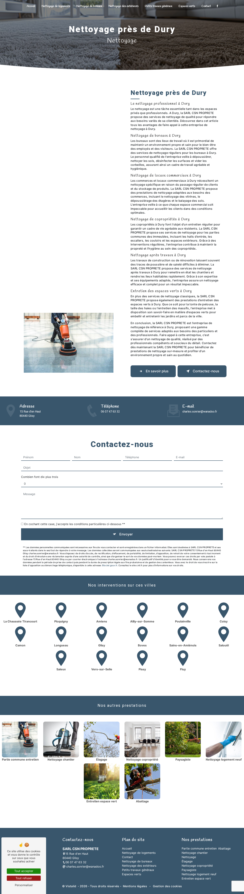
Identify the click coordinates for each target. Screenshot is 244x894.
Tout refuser (24, 878)
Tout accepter (23, 871)
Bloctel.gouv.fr (109, 565)
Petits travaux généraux (158, 6)
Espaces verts (187, 6)
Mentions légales (135, 886)
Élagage (187, 861)
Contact (206, 6)
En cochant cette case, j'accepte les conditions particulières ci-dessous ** (74, 524)
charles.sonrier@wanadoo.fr (199, 411)
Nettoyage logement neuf (199, 874)
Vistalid (71, 886)
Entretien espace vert (196, 878)
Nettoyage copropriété (197, 865)
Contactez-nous (206, 371)
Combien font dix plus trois (39, 477)
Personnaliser (24, 885)
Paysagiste (189, 870)
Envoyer (126, 534)
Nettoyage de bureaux (89, 6)
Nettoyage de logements (56, 6)
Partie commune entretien (199, 848)
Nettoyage (189, 857)
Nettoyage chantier (195, 853)
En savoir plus (157, 371)
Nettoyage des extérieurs (123, 6)
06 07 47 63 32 (110, 411)
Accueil (31, 6)
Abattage (224, 848)
